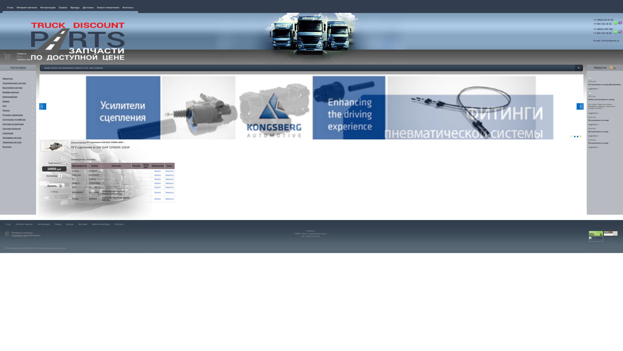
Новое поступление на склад (601, 99)
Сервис (63, 7)
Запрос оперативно (108, 7)
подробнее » (593, 89)
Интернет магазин (27, 7)
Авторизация (47, 7)
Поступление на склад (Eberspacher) (604, 84)
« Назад (54, 192)
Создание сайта (20, 235)
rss (614, 68)
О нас (10, 7)
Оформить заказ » (24, 59)
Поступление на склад (598, 132)
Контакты (128, 7)
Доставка (88, 7)
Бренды (75, 7)
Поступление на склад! (598, 120)
